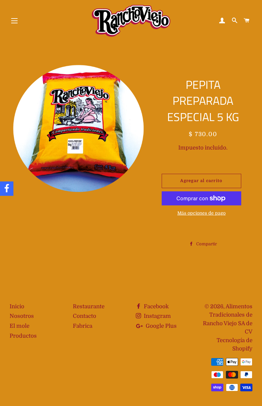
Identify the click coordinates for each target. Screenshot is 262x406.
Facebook (156, 306)
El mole (19, 326)
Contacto (84, 316)
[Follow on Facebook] (6, 188)
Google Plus (160, 326)
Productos (23, 336)
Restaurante (88, 306)
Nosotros (22, 316)
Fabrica (82, 326)
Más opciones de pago (201, 213)
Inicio (17, 306)
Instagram (157, 316)
